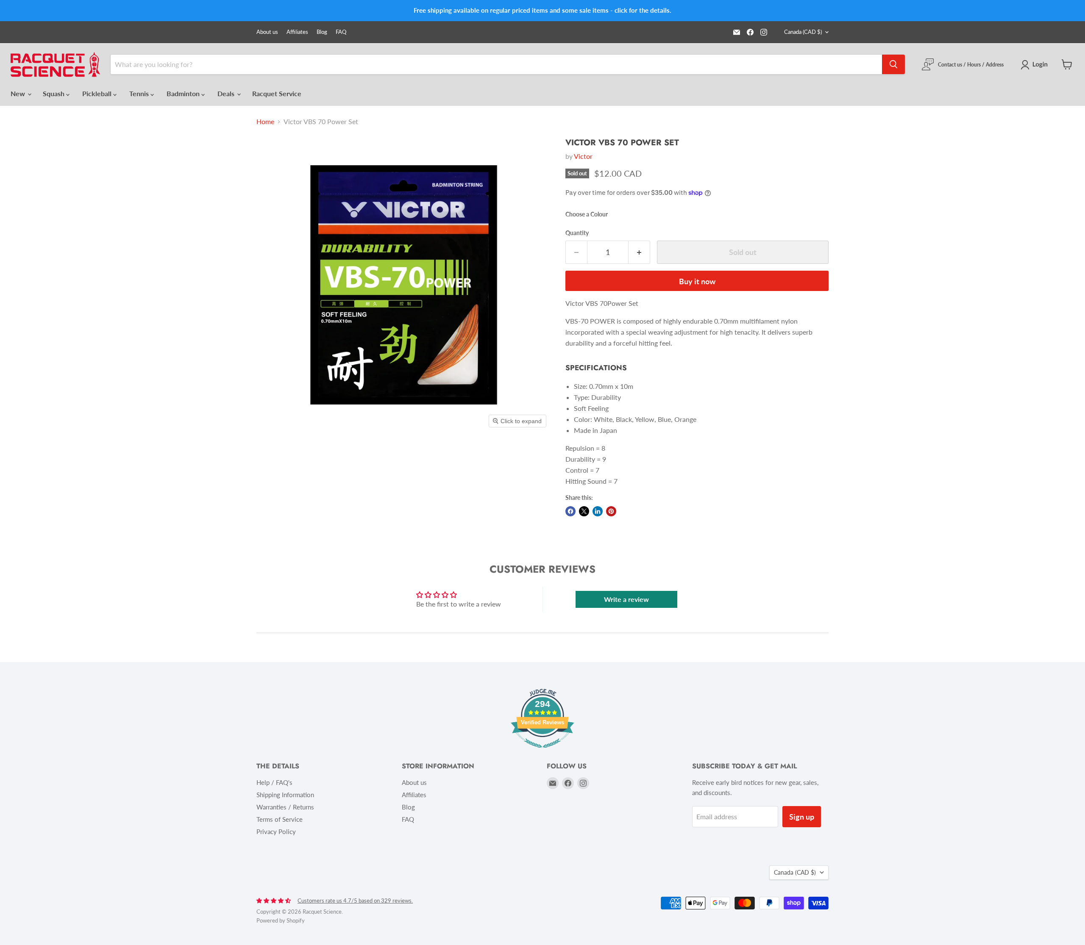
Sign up (801, 816)
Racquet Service (276, 93)
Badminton (184, 93)
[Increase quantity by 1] (639, 252)
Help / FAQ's (274, 782)
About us (267, 32)
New (19, 93)
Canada (803, 31)
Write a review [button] (626, 599)
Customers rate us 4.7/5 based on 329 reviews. (355, 900)
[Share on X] (584, 511)
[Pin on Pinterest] (611, 511)
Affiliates (297, 32)
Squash (54, 93)
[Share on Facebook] (570, 511)
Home (265, 121)
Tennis (139, 93)
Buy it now (697, 281)
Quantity (577, 233)
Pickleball (97, 93)
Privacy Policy (276, 831)
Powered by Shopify (280, 920)
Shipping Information (285, 794)
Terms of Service (279, 819)
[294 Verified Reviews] (542, 752)
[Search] (893, 64)
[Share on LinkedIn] (598, 511)
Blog (322, 32)
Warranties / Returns (285, 807)
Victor (583, 156)
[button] (1036, 65)
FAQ (341, 32)
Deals (226, 93)
